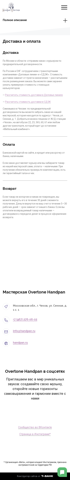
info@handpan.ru (24, 331)
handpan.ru (20, 342)
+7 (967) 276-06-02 (25, 319)
